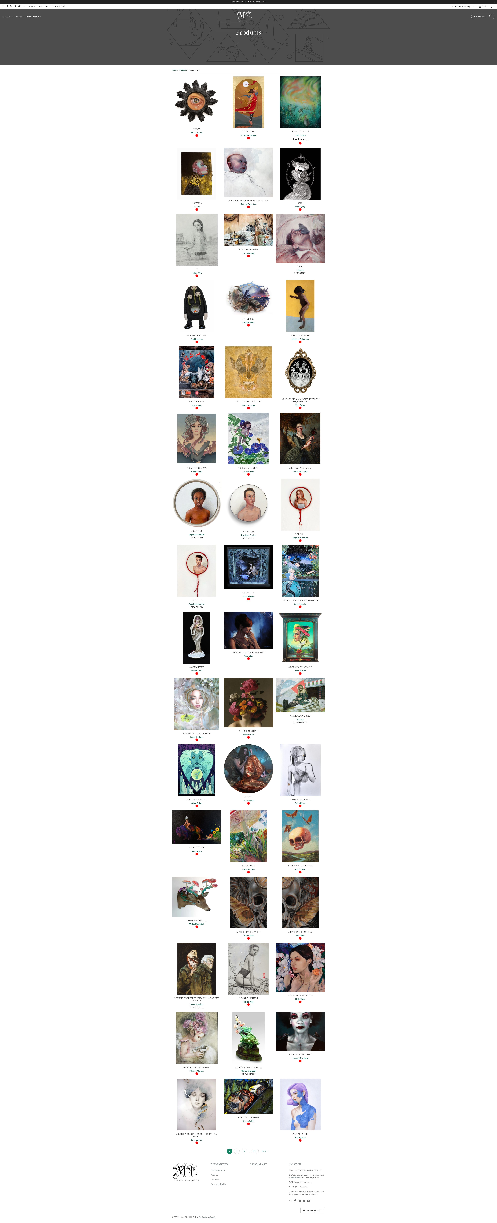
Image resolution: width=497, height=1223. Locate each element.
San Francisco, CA (29, 6)
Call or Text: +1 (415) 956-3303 (52, 6)
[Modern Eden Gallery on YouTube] (19, 6)
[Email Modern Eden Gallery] (3, 6)
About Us (214, 1175)
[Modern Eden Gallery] (245, 16)
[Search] (490, 16)
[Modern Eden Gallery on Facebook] (7, 6)
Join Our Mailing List (218, 1184)
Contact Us (215, 1180)
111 (255, 1151)
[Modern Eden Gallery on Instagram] (11, 6)
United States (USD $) (461, 7)
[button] (8, 16)
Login (484, 6)
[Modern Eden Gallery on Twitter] (15, 6)
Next (264, 1151)
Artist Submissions (218, 1170)
